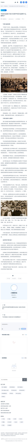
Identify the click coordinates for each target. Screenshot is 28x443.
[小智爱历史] (14, 287)
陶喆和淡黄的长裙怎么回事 (6, 412)
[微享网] (2, 2)
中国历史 (4, 10)
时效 (25, 357)
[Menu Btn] (24, 2)
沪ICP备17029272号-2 (18, 440)
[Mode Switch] (17, 2)
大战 (20, 278)
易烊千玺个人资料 (4, 408)
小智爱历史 (4, 19)
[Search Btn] (21, 2)
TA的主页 (14, 297)
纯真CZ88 (10, 435)
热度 (22, 357)
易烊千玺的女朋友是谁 (5, 410)
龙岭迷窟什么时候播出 (5, 403)
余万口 (14, 278)
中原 (9, 278)
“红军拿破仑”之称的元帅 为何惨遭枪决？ (11, 317)
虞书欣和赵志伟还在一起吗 (6, 406)
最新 (26, 334)
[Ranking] (15, 2)
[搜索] (24, 379)
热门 (23, 334)
